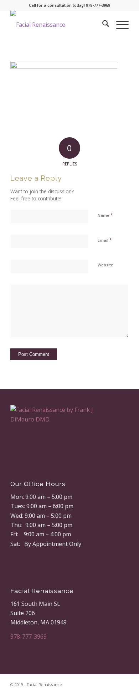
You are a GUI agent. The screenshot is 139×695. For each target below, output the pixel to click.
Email (105, 240)
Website (105, 264)
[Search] (102, 24)
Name (105, 215)
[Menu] (119, 24)
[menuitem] (102, 24)
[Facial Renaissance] (57, 24)
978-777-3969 (28, 636)
